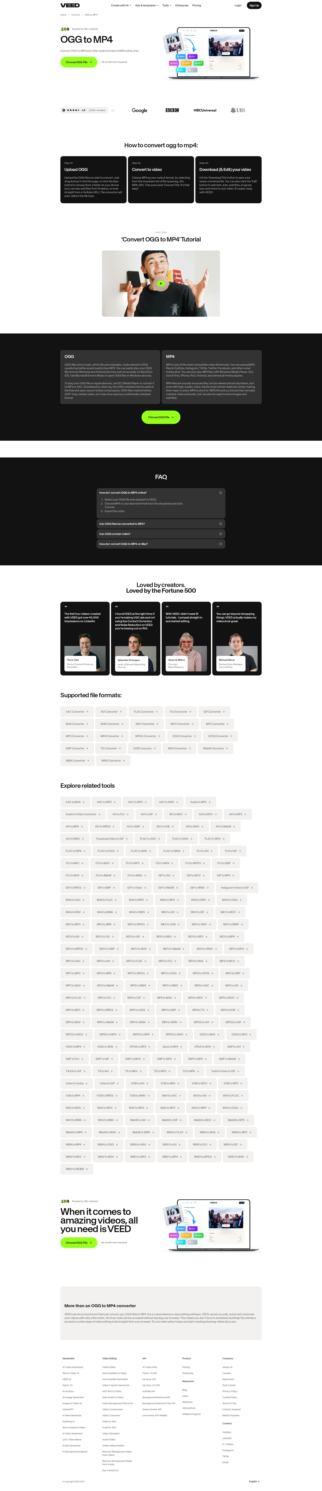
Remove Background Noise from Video (117, 1453)
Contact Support (231, 1409)
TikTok (225, 1456)
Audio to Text (109, 1427)
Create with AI (119, 5)
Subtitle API (148, 1391)
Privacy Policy (230, 1391)
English (253, 1481)
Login (238, 5)
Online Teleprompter (113, 1445)
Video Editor (109, 1367)
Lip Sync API (149, 1379)
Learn (185, 1395)
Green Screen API (152, 1409)
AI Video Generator (72, 1367)
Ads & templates (145, 5)
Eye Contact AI (110, 1470)
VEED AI (66, 1379)
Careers (226, 1373)
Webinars (187, 1402)
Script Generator (71, 1445)
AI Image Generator (73, 1397)
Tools (165, 5)
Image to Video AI (72, 1403)
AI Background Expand (74, 1451)
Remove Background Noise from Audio (117, 1462)
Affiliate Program (191, 1414)
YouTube (226, 1432)
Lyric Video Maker (72, 1439)
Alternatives (188, 1408)
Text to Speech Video (73, 1427)
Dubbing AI (68, 1421)
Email (225, 1462)
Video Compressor (112, 1409)
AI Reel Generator (72, 1415)
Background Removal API (156, 1397)
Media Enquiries (230, 1415)
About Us (227, 1367)
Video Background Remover (117, 1403)
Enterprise (181, 5)
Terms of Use (229, 1403)
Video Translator (111, 1433)
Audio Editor (109, 1439)
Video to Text (109, 1421)
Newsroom (228, 1379)
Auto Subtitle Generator (115, 1379)
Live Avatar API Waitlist (154, 1415)
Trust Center (229, 1385)
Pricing (196, 5)
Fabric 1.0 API (149, 1373)
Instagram (228, 1450)
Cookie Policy (229, 1397)
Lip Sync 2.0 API (151, 1385)
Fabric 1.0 (67, 1385)
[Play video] (161, 283)
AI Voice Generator (72, 1433)
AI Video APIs (149, 1367)
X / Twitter (227, 1444)
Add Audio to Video (112, 1397)
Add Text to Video (111, 1391)
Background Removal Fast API (158, 1403)
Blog (184, 1389)
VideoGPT (67, 1409)
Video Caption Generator (115, 1385)
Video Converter (111, 1415)
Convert (75, 14)
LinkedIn (227, 1438)
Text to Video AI (70, 1373)
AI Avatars (68, 1391)
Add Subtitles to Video (114, 1373)
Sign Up (254, 5)
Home (63, 14)
